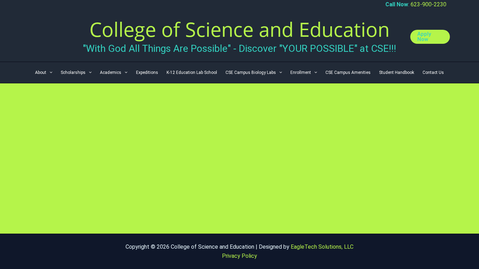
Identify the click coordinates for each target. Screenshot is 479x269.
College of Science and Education (239, 29)
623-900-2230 (428, 4)
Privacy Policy (239, 256)
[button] (430, 37)
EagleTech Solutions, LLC (322, 246)
